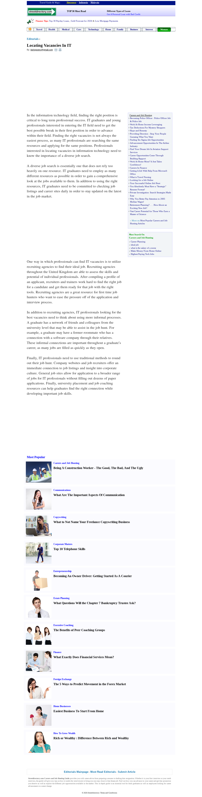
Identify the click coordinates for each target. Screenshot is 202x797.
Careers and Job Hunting (66, 463)
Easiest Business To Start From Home (78, 711)
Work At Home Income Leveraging (146, 124)
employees (153, 784)
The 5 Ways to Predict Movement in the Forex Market (89, 684)
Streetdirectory (93, 793)
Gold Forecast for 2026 (81, 21)
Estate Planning (61, 598)
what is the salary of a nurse (143, 248)
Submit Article (126, 771)
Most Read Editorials (103, 771)
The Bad (117, 468)
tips (55, 781)
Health (52, 29)
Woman (164, 29)
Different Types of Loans (118, 11)
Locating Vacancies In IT (49, 45)
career (151, 781)
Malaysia (95, 2)
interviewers (78, 781)
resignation (130, 778)
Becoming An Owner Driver (72, 576)
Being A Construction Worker (73, 468)
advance (139, 781)
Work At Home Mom (139, 161)
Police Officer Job (162, 118)
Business (134, 29)
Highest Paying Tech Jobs (142, 254)
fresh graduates (134, 784)
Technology (93, 29)
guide (41, 781)
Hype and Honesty (138, 130)
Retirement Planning (139, 205)
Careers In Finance (138, 168)
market (91, 784)
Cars (79, 29)
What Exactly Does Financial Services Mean (82, 657)
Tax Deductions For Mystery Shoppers (147, 127)
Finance (57, 652)
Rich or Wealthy (64, 738)
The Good (102, 468)
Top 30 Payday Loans (59, 21)
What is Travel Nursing (140, 177)
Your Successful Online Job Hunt (145, 183)
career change (47, 786)
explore (49, 784)
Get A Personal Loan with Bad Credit (123, 14)
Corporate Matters (62, 544)
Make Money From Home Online (146, 251)
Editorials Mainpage (76, 771)
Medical (65, 29)
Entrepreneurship (62, 571)
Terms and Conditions (108, 793)
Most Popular (36, 457)
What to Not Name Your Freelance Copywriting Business (91, 522)
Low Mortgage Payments (106, 21)
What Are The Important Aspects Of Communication (89, 495)
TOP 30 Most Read (76, 11)
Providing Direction (139, 134)
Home (108, 29)
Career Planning (138, 241)
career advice (89, 778)
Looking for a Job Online (141, 180)
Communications (62, 490)
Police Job (137, 121)
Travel (39, 29)
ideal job (135, 245)
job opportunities (69, 784)
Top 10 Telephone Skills (69, 549)
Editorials (32, 38)
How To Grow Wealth (64, 733)
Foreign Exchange (62, 679)
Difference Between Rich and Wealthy (103, 738)
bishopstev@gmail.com (42, 50)
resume (110, 778)
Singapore (71, 2)
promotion (167, 781)
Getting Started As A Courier (112, 576)
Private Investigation (139, 192)
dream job (114, 781)
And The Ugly (133, 468)
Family (120, 29)
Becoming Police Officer (141, 118)
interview (157, 778)
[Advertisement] (59, 83)
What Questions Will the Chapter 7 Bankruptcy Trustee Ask (93, 603)
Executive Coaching (63, 625)
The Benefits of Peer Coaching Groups (79, 630)
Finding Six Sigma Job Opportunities (147, 140)
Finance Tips (42, 21)
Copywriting (59, 517)
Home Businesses (62, 706)
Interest (149, 29)
